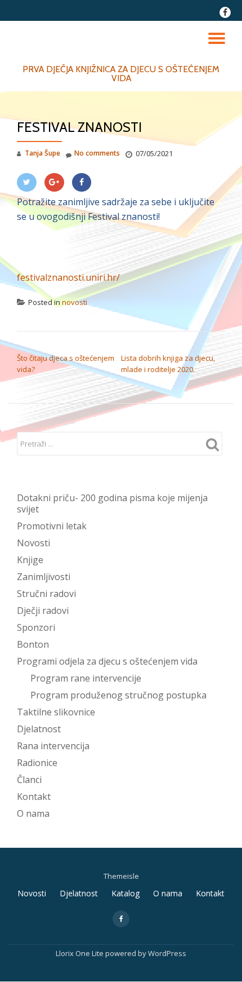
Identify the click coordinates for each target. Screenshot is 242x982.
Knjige (30, 560)
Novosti (33, 543)
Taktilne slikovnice (56, 712)
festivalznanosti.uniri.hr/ (68, 277)
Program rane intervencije (85, 678)
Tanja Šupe (42, 153)
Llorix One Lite (80, 953)
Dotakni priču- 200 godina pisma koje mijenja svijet (112, 503)
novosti (74, 302)
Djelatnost (39, 729)
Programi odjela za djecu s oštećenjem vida (107, 661)
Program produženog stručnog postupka (118, 695)
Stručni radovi (46, 593)
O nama (33, 813)
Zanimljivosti (43, 576)
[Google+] (54, 182)
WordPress (167, 953)
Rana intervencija (53, 746)
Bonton (33, 644)
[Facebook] (82, 182)
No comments (97, 153)
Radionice (37, 763)
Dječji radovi (43, 610)
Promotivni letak (52, 526)
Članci (29, 779)
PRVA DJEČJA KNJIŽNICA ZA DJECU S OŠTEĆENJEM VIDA (121, 73)
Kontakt (34, 796)
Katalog (125, 893)
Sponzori (36, 627)
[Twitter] (27, 182)
